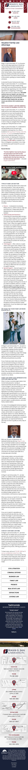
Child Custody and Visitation (12, 214)
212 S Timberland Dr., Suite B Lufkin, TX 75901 (14, 692)
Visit (13, 1)
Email (10, 1)
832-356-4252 (15, 27)
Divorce (6, 206)
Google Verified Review (9, 160)
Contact (14, 766)
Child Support (7, 244)
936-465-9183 (15, 17)
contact (7, 139)
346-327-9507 (15, 22)
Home (3, 1)
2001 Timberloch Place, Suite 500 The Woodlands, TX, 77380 (14, 738)
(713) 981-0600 (11, 140)
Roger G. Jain (21, 441)
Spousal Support (8, 268)
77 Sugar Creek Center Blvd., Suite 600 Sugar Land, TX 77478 (14, 715)
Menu (23, 1)
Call (6, 1)
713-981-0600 (15, 12)
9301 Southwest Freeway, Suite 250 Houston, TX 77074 (14, 670)
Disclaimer (14, 763)
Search (17, 1)
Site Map (14, 765)
